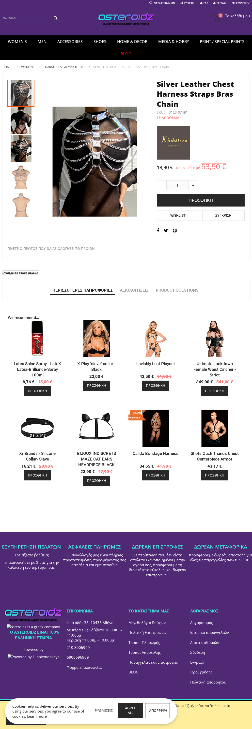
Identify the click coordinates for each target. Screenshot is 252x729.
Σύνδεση (197, 652)
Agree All (130, 710)
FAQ (206, 3)
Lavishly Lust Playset (155, 363)
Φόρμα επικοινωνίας (84, 667)
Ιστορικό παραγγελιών (209, 632)
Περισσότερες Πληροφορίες (82, 290)
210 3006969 (78, 647)
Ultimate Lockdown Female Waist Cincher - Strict (214, 369)
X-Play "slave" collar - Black (96, 366)
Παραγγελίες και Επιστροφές (153, 662)
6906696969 (78, 657)
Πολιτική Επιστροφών (147, 632)
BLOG (133, 671)
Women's (28, 67)
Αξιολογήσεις (134, 290)
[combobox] (31, 18)
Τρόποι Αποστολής (144, 652)
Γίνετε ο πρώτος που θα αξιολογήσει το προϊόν (51, 248)
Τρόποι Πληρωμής (144, 642)
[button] (21, 120)
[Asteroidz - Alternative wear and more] (126, 20)
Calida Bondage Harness (155, 453)
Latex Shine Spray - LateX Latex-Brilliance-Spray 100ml (37, 369)
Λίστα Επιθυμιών (164, 3)
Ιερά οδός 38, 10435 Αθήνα (90, 622)
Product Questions (177, 290)
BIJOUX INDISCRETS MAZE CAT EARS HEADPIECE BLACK (96, 459)
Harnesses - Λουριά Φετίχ (64, 67)
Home (6, 67)
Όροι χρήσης (201, 671)
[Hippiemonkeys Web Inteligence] (33, 656)
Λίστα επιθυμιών (204, 642)
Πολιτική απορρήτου (208, 682)
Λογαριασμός (201, 622)
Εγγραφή (222, 3)
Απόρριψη (158, 710)
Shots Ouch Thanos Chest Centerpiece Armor (215, 456)
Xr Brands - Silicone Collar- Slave (37, 456)
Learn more (37, 716)
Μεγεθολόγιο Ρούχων (147, 622)
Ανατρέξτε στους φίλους (20, 273)
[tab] (82, 290)
